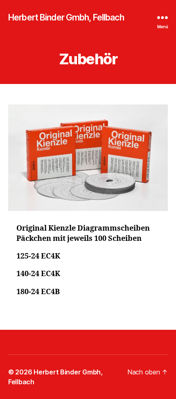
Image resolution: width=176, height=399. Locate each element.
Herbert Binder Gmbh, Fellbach (66, 17)
